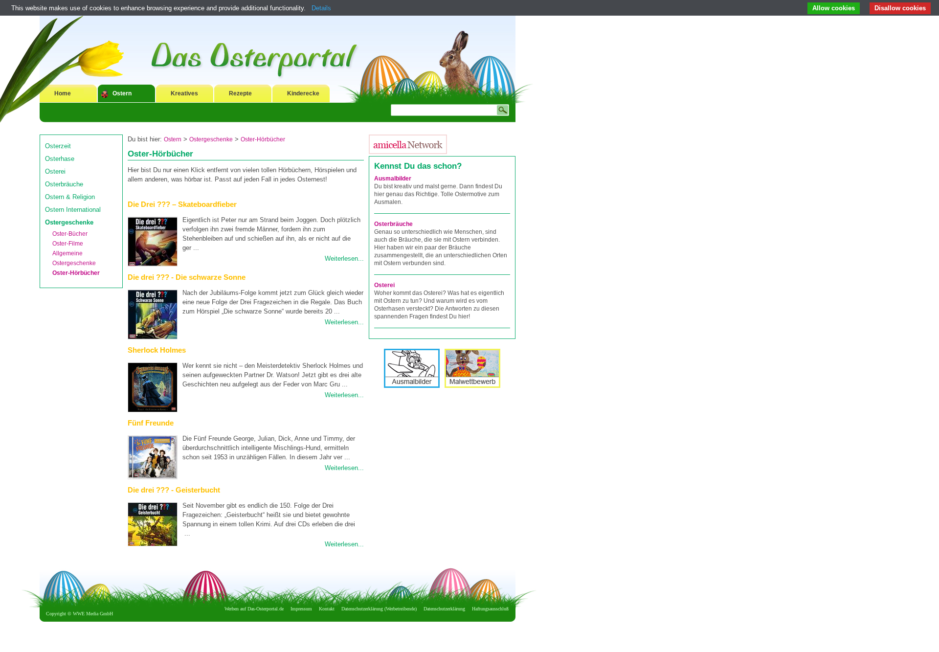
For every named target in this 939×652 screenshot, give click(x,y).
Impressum (301, 608)
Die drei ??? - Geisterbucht (174, 490)
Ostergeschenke (69, 222)
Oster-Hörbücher (76, 273)
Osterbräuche (64, 184)
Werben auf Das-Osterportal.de (254, 608)
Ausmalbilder (392, 178)
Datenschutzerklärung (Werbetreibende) (379, 608)
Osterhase (59, 158)
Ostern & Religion (70, 197)
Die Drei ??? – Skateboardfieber (182, 204)
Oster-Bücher (70, 233)
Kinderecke (303, 93)
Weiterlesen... (344, 258)
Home (62, 93)
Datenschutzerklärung (444, 608)
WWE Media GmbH (93, 613)
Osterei (55, 171)
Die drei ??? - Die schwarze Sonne (187, 277)
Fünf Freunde (151, 423)
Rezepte (240, 93)
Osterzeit (58, 146)
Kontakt (327, 608)
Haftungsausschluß (490, 608)
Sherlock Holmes (157, 350)
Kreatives (184, 93)
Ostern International (73, 209)
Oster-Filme (67, 243)
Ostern (122, 93)
